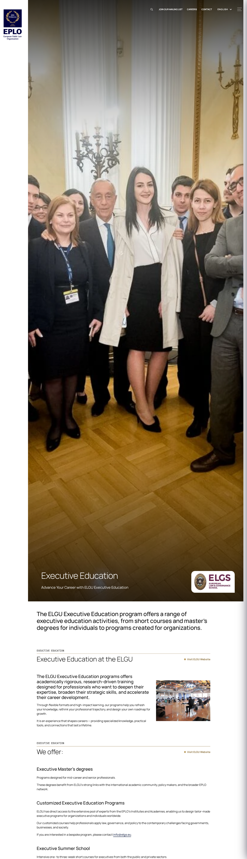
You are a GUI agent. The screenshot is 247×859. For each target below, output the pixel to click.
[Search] (152, 9)
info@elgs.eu (122, 835)
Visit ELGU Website (198, 659)
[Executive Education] (213, 582)
